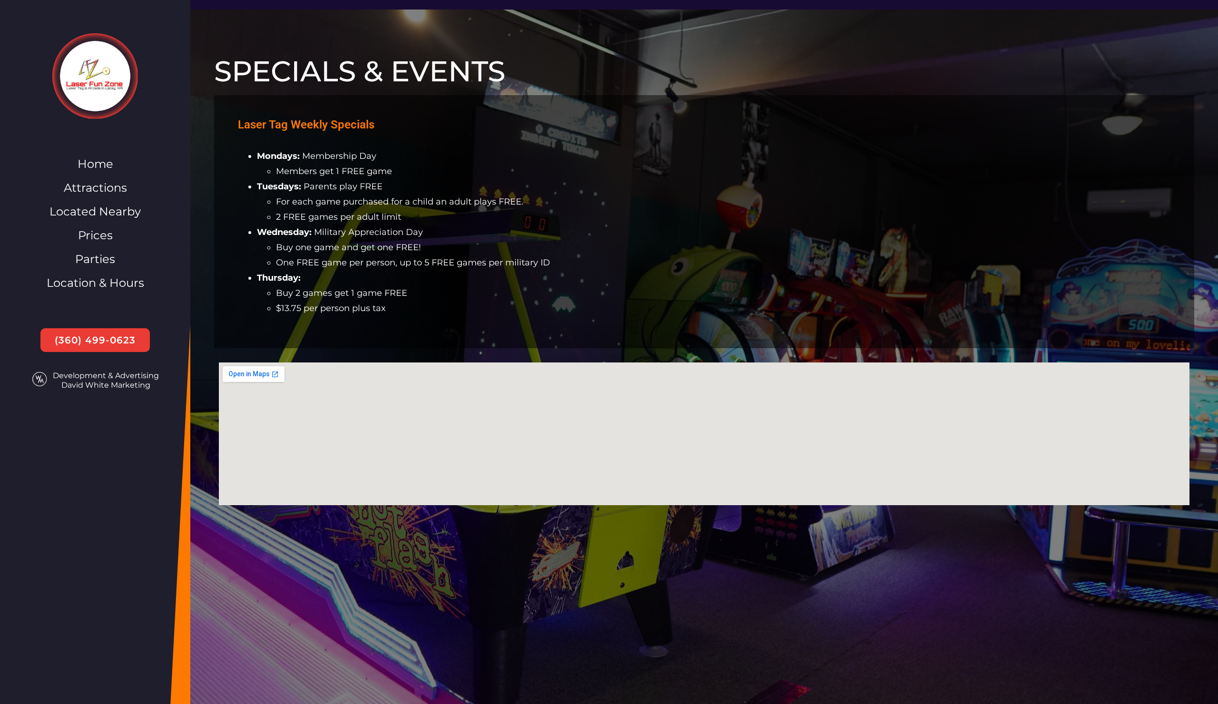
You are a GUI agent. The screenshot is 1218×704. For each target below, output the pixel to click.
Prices (95, 235)
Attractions (95, 188)
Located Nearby (95, 211)
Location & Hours (95, 283)
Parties (95, 259)
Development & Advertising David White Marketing (106, 380)
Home (95, 164)
